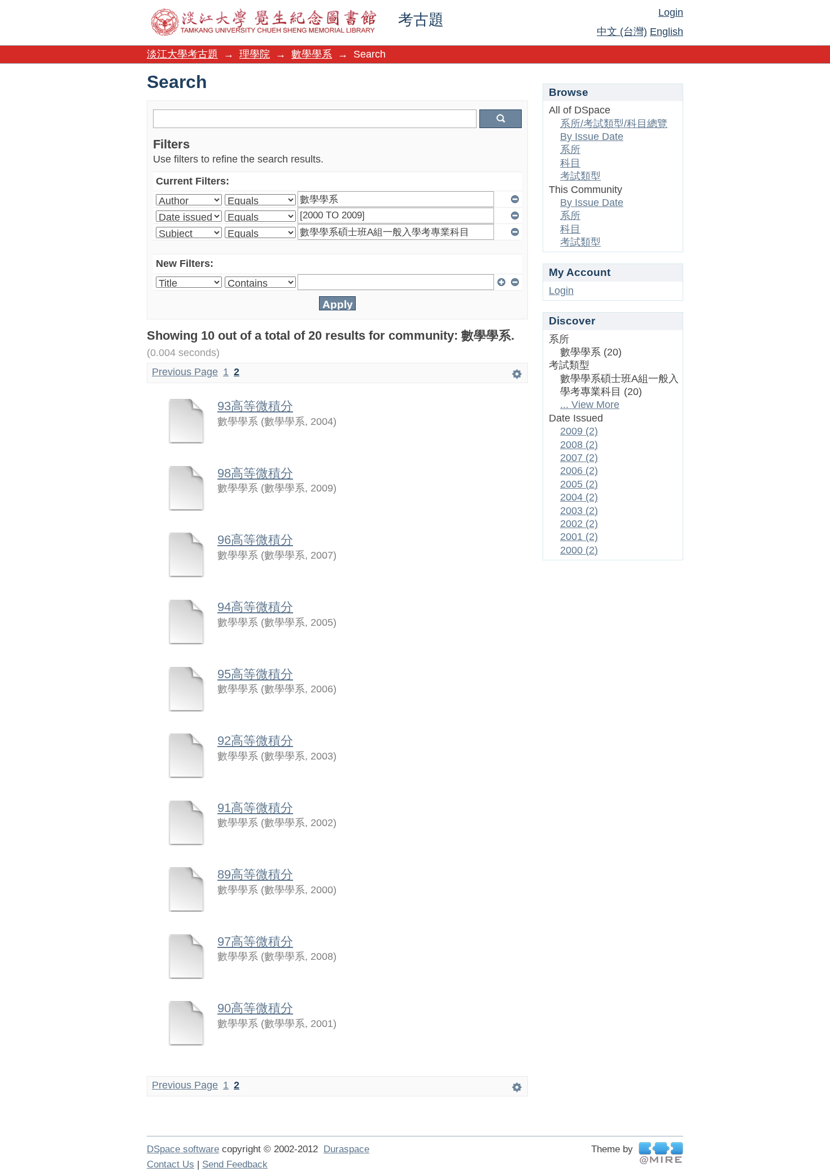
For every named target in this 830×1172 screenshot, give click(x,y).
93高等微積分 (255, 406)
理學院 (254, 54)
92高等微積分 (255, 741)
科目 (570, 163)
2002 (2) (579, 523)
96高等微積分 (255, 540)
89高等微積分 (255, 874)
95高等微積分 (255, 674)
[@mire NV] (661, 1153)
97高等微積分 (255, 941)
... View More (589, 404)
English (666, 31)
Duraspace (346, 1149)
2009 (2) (579, 431)
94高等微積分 (255, 607)
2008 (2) (579, 444)
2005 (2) (579, 484)
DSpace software (183, 1149)
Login (670, 12)
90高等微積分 (255, 1008)
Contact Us (170, 1164)
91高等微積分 (255, 808)
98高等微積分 (255, 473)
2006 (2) (579, 470)
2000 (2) (579, 550)
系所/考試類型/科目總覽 (613, 123)
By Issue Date (591, 136)
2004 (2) (579, 497)
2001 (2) (579, 536)
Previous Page (185, 372)
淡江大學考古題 (182, 54)
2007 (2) (579, 457)
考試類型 (580, 176)
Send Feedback (235, 1164)
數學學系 (311, 54)
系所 (570, 149)
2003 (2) (579, 510)
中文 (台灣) (622, 31)
